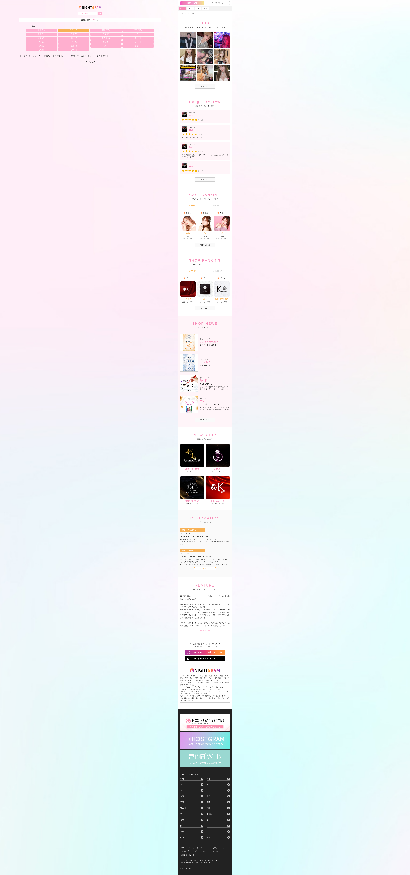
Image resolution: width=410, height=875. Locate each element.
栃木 (208, 820)
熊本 (208, 808)
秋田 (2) (41, 42)
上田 (205, 8)
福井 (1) (74, 50)
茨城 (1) (138, 46)
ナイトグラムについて (42, 56)
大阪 (182, 796)
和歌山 (209, 814)
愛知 (182, 826)
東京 (208, 784)
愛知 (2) (41, 46)
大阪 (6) (106, 34)
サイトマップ (217, 851)
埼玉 (182, 790)
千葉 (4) (74, 38)
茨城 (208, 831)
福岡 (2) (106, 42)
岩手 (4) (138, 34)
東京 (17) (138, 30)
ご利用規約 (70, 56)
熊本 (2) (138, 38)
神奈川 (183, 808)
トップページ (25, 56)
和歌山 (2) (74, 42)
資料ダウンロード (104, 56)
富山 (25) (106, 30)
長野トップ (192, 3)
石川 (208, 790)
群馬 (182, 779)
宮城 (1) (74, 46)
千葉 (208, 802)
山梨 (182, 837)
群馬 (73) (41, 30)
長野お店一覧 (218, 3)
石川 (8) (74, 34)
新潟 (182, 802)
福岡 (182, 820)
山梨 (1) (41, 50)
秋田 (182, 814)
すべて (182, 8)
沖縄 (182, 831)
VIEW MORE (205, 245)
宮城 (208, 826)
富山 (182, 784)
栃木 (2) (138, 42)
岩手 (208, 796)
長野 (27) (74, 30)
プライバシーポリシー (86, 56)
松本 (198, 8)
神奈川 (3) (106, 38)
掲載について (58, 56)
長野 (190, 8)
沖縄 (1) (106, 46)
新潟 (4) (41, 38)
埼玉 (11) (41, 34)
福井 (208, 837)
